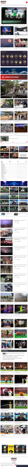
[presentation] (2, 449)
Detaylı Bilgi (5, 454)
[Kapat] (15, 464)
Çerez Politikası (14, 462)
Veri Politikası (14, 463)
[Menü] (26, 2)
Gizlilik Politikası (14, 461)
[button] (1, 24)
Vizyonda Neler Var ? (7, 441)
